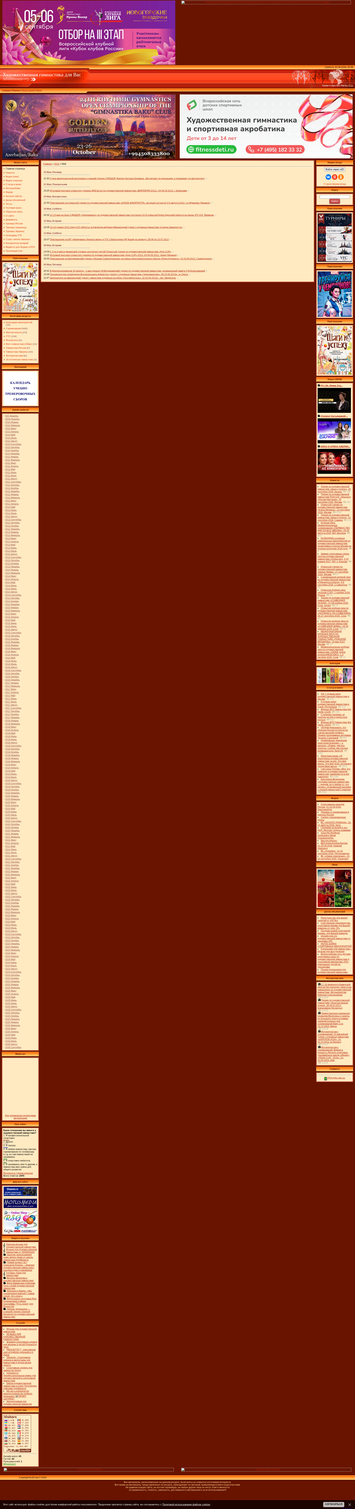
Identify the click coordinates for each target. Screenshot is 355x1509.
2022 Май (10, 884)
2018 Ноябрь (12, 752)
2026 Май (10, 1035)
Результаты (12, 340)
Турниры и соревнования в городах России (333, 813)
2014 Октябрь (12, 598)
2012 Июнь (11, 510)
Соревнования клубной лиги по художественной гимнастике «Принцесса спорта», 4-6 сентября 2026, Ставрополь (334, 581)
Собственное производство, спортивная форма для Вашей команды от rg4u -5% (334, 925)
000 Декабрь (11, 416)
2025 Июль (11, 1003)
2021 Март (10, 840)
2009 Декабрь (12, 419)
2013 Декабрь (12, 566)
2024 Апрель (12, 956)
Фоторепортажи (14, 355)
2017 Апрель (12, 692)
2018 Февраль (12, 724)
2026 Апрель (12, 1031)
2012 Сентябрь (13, 519)
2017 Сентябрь (13, 708)
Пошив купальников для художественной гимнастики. (333, 970)
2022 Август (11, 893)
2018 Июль (11, 739)
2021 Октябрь (12, 862)
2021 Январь (12, 833)
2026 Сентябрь (13, 1047)
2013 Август (11, 554)
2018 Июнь (11, 736)
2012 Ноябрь (12, 526)
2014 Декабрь (12, 604)
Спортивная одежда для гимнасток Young (17, 1369)
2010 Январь (12, 422)
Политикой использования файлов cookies (186, 1504)
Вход (39, 90)
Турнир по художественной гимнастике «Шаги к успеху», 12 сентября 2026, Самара (334, 517)
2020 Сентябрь (13, 821)
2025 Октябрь (12, 1013)
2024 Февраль (12, 950)
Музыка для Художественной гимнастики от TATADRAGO (21, 1250)
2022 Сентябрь (13, 896)
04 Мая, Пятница (53, 264)
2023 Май (10, 921)
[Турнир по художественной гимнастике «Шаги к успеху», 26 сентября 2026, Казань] (335, 374)
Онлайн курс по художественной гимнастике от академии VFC (334, 938)
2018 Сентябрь (13, 746)
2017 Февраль (12, 686)
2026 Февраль (12, 1025)
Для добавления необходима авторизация (20, 1116)
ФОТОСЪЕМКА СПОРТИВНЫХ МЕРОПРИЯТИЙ (335, 945)
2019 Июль (11, 777)
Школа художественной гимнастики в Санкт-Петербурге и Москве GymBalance (20, 1386)
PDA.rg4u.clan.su (336, 1078)
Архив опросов (25, 1173)
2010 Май (10, 435)
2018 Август (11, 742)
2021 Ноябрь (12, 865)
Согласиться (333, 1504)
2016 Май (10, 658)
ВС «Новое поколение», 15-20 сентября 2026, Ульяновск (334, 857)
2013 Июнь (11, 548)
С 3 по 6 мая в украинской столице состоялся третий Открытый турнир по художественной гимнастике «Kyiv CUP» (110, 251)
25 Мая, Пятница (53, 172)
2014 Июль (11, 588)
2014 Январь (12, 570)
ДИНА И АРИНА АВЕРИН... (335, 446)
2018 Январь (12, 720)
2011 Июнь (10, 472)
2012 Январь (12, 494)
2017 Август (11, 705)
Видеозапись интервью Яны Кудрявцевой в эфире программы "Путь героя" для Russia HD (20, 1302)
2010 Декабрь (12, 453)
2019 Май (10, 771)
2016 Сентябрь (13, 670)
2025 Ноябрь (12, 1016)
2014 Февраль (12, 573)
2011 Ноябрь (12, 488)
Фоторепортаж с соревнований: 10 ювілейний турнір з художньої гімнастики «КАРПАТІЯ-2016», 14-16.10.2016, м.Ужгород (333, 1036)
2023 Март (10, 915)
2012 (56, 164)
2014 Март (10, 576)
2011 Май (10, 469)
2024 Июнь (11, 962)
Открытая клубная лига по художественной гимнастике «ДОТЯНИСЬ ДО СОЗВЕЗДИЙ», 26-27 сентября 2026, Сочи (334, 612)
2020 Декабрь (12, 830)
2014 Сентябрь (13, 595)
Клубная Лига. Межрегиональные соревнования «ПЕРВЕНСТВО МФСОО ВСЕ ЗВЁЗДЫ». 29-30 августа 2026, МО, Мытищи (334, 527)
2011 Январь (11, 457)
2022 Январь (12, 871)
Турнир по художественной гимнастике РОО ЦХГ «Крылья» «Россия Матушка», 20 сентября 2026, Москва (334, 498)
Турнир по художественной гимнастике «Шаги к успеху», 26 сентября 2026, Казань (334, 489)
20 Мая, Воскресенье (55, 196)
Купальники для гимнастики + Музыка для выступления (335, 950)
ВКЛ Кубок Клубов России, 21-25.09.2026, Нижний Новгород (333, 846)
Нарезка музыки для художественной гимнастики (21, 1245)
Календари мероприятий (19, 322)
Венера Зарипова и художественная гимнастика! (18, 1279)
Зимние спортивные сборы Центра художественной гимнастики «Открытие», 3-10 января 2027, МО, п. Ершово (333, 558)
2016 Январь (12, 645)
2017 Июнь (11, 698)
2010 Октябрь (12, 447)
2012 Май (10, 507)
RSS (351, 85)
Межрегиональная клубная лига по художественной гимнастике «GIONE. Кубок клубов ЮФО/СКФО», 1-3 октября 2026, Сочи (333, 652)
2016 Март (10, 651)
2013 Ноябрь (12, 563)
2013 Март (10, 538)
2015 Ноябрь (12, 639)
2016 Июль (11, 664)
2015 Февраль (12, 610)
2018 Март (10, 727)
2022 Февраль (12, 874)
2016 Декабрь (12, 680)
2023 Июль (11, 928)
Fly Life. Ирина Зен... (332, 385)
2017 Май (10, 695)
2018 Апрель (12, 730)
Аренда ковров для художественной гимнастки (17, 1402)
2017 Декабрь (12, 717)
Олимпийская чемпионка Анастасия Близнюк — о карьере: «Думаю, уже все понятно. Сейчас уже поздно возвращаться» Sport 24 (333, 745)
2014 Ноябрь (12, 601)
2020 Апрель (12, 805)
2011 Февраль (12, 460)
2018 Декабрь (12, 755)
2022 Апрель (12, 881)
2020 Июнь (11, 811)
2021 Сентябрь (13, 859)
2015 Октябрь (12, 636)
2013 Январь (12, 532)
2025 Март (10, 991)
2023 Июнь (11, 925)
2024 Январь (12, 947)
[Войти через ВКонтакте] (328, 177)
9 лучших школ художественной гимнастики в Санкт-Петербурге (333, 704)
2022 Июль (11, 890)
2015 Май (10, 620)
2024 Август (11, 969)
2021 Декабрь (12, 868)
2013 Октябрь (12, 560)
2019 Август (11, 780)
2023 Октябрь (12, 937)
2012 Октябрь (12, 522)
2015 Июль (11, 626)
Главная (6, 90)
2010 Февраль (12, 425)
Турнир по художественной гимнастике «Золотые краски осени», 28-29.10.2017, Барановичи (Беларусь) (334, 1004)
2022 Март (10, 877)
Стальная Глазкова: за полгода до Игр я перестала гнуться (332, 717)
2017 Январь (12, 683)
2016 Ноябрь (12, 676)
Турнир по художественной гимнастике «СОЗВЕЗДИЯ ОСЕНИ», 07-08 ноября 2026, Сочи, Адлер (333, 602)
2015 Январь (12, 607)
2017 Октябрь (12, 711)
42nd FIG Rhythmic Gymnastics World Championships (329, 835)
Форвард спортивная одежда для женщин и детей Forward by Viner (20, 1344)
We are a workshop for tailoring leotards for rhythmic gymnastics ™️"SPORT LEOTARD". (17, 1395)
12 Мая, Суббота (53, 233)
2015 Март (10, 614)
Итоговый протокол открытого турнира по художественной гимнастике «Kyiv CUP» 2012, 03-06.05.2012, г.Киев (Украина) (113, 255)
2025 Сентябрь (13, 1009)
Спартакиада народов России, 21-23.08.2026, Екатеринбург (331, 807)
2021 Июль (11, 852)
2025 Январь (12, 984)
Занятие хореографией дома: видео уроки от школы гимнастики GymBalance (18, 1257)
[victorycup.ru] (335, 261)
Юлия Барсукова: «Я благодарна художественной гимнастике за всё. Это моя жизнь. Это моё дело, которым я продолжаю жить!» (334, 761)
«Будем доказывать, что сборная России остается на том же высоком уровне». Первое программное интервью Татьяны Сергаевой (334, 732)
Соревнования (13, 328)
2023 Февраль (12, 912)
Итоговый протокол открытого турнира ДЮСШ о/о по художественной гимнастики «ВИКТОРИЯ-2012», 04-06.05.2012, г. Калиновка (118, 190)
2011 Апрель (11, 466)
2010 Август (11, 441)
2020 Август (11, 818)
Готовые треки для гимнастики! (16, 1274)
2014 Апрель (12, 579)
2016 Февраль (12, 648)
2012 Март (10, 500)
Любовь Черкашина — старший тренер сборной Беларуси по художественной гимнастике (19, 1313)
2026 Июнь (11, 1038)
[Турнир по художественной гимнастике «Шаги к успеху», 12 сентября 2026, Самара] (20, 310)
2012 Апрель (12, 504)
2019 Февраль (12, 761)
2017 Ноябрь (12, 714)
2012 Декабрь (12, 529)
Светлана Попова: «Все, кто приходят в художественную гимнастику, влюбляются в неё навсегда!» (334, 773)
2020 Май (10, 808)
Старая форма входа (335, 184)
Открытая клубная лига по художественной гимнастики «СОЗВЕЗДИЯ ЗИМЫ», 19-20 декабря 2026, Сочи (333, 625)
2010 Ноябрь (12, 450)
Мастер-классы (14, 332)
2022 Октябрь (12, 899)
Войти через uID (335, 169)
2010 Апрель (12, 431)
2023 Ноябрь (12, 940)
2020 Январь (12, 796)
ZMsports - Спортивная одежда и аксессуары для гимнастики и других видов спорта (17, 1361)
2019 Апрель (12, 768)
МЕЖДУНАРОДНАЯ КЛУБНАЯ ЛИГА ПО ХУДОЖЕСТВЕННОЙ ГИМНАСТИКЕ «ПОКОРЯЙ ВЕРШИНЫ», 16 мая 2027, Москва (332, 638)
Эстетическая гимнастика (19, 359)
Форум (16, 90)
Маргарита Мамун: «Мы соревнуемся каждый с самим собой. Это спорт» (18, 1293)
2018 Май (10, 733)
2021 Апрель (12, 843)
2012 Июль (11, 513)
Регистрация (28, 90)
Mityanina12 (9, 1464)
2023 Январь (12, 909)
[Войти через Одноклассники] (341, 177)
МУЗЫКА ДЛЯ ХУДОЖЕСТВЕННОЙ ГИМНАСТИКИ (14, 1337)
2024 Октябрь (12, 975)
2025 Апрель (12, 994)
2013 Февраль (12, 535)
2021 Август (11, 855)
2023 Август (11, 931)
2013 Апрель (12, 541)
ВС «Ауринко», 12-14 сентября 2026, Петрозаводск (333, 852)
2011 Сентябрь (13, 482)
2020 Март (10, 802)
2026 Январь (12, 1022)
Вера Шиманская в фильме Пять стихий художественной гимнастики (19, 1286)
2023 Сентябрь (13, 934)
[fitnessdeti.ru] (266, 157)
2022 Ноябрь (12, 903)
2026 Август (11, 1044)
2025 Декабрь (12, 1019)
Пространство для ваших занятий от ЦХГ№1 (332, 919)
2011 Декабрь (12, 491)
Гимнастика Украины (17, 352)
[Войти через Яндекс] (334, 177)
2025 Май (10, 997)
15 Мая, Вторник (52, 221)
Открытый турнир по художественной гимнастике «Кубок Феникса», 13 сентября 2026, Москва (334, 508)
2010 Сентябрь (13, 444)
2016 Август (11, 667)
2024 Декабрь (12, 981)
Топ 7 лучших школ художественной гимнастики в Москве (333, 696)
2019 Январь (12, 758)
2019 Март (10, 764)
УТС (8, 336)
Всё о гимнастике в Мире (19, 344)
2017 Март (10, 689)
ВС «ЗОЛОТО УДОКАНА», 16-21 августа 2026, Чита (334, 823)
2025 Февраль (12, 987)
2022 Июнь (11, 887)
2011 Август (11, 478)
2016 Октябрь (12, 673)
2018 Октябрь (12, 749)
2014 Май (10, 582)
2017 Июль (11, 702)
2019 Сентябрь (13, 783)
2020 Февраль (12, 799)
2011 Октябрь (12, 485)
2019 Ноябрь (12, 790)
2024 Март (10, 953)
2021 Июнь (11, 849)
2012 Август (11, 516)
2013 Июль (11, 551)
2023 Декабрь (12, 943)
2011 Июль (10, 475)
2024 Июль (11, 965)
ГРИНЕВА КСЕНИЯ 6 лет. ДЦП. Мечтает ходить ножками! (334, 829)
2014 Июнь (11, 585)
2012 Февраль (12, 497)
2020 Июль (11, 815)
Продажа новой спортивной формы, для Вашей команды (334, 932)
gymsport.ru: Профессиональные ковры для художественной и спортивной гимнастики (19, 1377)
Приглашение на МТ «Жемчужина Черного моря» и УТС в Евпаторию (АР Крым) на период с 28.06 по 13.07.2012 (109, 239)
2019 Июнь (11, 774)
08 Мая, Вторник (52, 245)
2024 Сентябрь (13, 972)
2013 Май (10, 544)
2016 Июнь (11, 661)
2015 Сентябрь (13, 632)
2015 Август (11, 629)
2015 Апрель (12, 617)
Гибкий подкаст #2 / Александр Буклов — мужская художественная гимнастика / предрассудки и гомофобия (18, 1266)
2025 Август (11, 1006)
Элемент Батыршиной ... (334, 416)
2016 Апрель (12, 654)
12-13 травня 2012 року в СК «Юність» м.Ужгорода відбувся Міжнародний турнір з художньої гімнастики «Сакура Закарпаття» (116, 227)
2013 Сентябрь (13, 557)
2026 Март (10, 1028)
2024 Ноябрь (12, 978)
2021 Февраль (12, 837)
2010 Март (10, 428)
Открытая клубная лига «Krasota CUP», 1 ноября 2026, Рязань (334, 593)
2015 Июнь (11, 623)
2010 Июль (11, 438)
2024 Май (10, 959)
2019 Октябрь (12, 786)
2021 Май (10, 846)
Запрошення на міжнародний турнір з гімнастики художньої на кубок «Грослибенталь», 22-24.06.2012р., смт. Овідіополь (113, 278)
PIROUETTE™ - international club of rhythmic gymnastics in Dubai (19, 1352)
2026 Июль (11, 1041)
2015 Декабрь (12, 642)
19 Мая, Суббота (53, 209)
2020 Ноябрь (12, 827)
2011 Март (10, 463)
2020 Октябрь (12, 824)
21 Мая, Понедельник (55, 184)
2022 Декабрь (12, 906)
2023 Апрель (12, 918)
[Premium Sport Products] (89, 1470)
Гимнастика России (16, 348)
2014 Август (11, 592)
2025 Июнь (11, 1000)
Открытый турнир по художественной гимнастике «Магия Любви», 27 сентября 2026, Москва (333, 570)
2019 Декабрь (12, 793)
